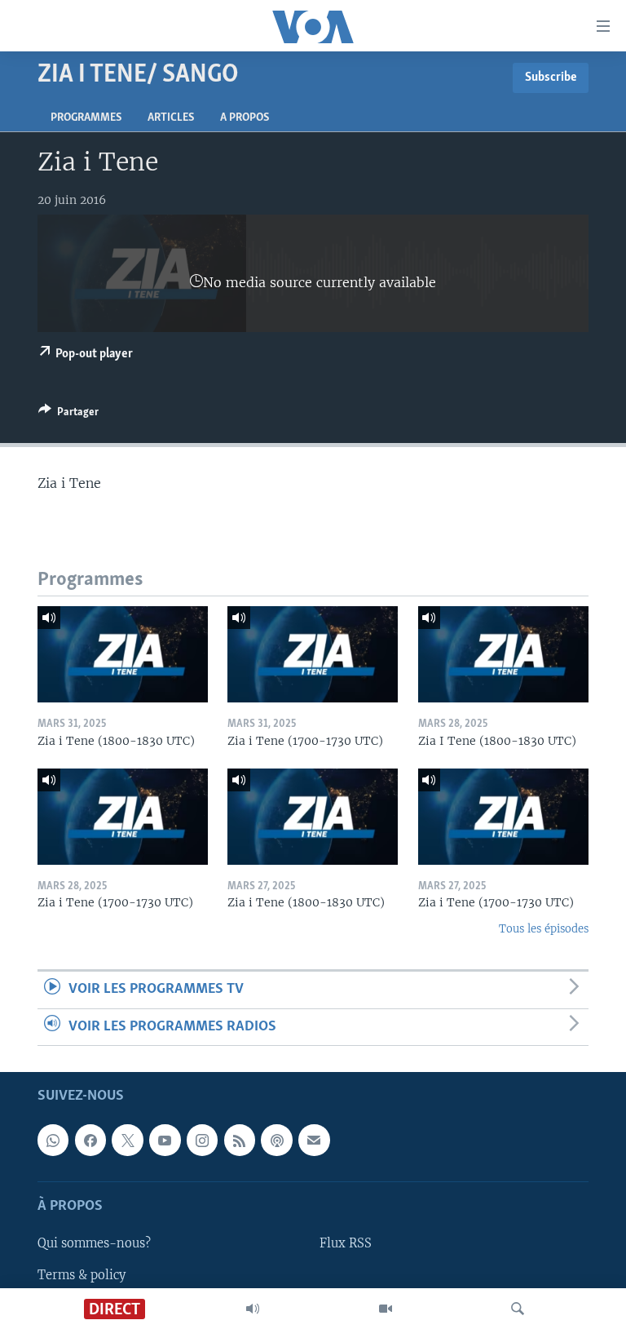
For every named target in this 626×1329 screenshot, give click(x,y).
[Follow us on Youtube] (164, 1139)
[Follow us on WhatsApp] (52, 1139)
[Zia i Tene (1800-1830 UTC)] (122, 654)
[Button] (68, 414)
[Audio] (252, 1308)
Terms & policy (81, 1274)
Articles (171, 118)
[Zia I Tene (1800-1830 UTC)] (503, 654)
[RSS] (239, 1139)
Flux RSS (346, 1243)
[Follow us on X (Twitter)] (127, 1139)
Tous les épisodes (544, 929)
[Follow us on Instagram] (202, 1139)
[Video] (385, 1308)
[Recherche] (517, 1308)
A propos (244, 118)
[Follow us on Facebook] (90, 1139)
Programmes (86, 118)
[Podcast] (276, 1139)
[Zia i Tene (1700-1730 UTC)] (312, 654)
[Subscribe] (313, 1139)
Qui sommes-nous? (94, 1243)
